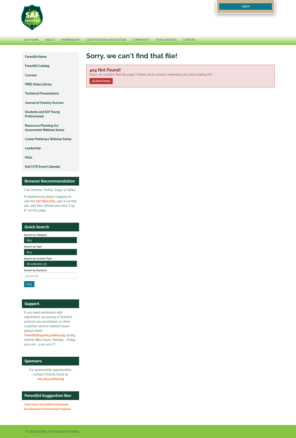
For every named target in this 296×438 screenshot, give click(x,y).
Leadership (33, 148)
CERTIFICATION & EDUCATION (106, 39)
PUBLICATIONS (166, 39)
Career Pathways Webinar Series (48, 139)
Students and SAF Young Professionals (42, 114)
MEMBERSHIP (70, 39)
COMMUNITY (141, 39)
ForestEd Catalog (37, 66)
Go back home (101, 81)
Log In (245, 6)
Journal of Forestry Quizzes (44, 103)
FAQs (28, 157)
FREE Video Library (38, 84)
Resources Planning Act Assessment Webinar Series (44, 128)
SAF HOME (31, 39)
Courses (31, 75)
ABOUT (50, 39)
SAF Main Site (45, 201)
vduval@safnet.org (50, 379)
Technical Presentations (42, 93)
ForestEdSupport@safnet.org (44, 335)
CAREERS (189, 39)
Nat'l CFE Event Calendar (42, 166)
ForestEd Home (36, 56)
